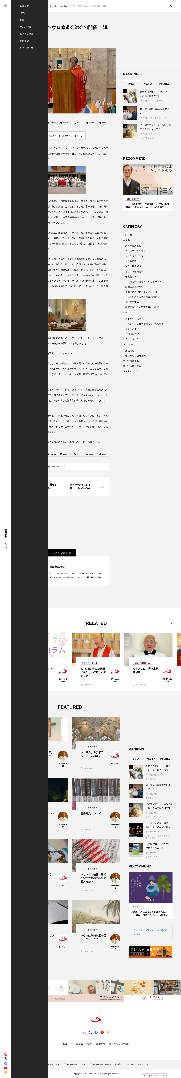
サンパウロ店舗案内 (135, 356)
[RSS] (5, 1072)
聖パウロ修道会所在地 (101, 1064)
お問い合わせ (143, 1064)
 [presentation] (169, 623)
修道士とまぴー (133, 329)
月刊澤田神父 (132, 334)
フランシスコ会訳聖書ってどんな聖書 (144, 324)
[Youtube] (5, 1067)
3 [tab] (150, 192)
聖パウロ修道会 (28, 34)
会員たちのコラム (58, 466)
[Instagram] (5, 1054)
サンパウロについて (52, 1064)
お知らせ (24, 5)
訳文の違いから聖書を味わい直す (142, 307)
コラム (23, 12)
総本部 (118, 1064)
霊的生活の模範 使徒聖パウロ (141, 292)
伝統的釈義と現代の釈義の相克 (141, 297)
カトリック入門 (133, 318)
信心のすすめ (132, 302)
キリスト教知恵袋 (134, 271)
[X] (5, 1058)
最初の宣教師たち (134, 287)
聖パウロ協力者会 (132, 366)
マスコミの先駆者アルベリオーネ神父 (144, 281)
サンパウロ (25, 27)
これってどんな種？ (135, 251)
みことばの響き (133, 246)
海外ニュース (161, 118)
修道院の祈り (161, 101)
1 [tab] (145, 192)
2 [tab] (148, 192)
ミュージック (132, 339)
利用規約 (24, 41)
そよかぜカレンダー (149, 138)
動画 (22, 20)
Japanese (151, 1075)
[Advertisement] (64, 522)
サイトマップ (26, 48)
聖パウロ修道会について (76, 1064)
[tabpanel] (148, 187)
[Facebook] (5, 1063)
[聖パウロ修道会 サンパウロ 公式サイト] (96, 1019)
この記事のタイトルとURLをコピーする (64, 136)
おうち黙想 (131, 261)
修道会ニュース (153, 856)
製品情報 (129, 350)
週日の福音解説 (133, 266)
